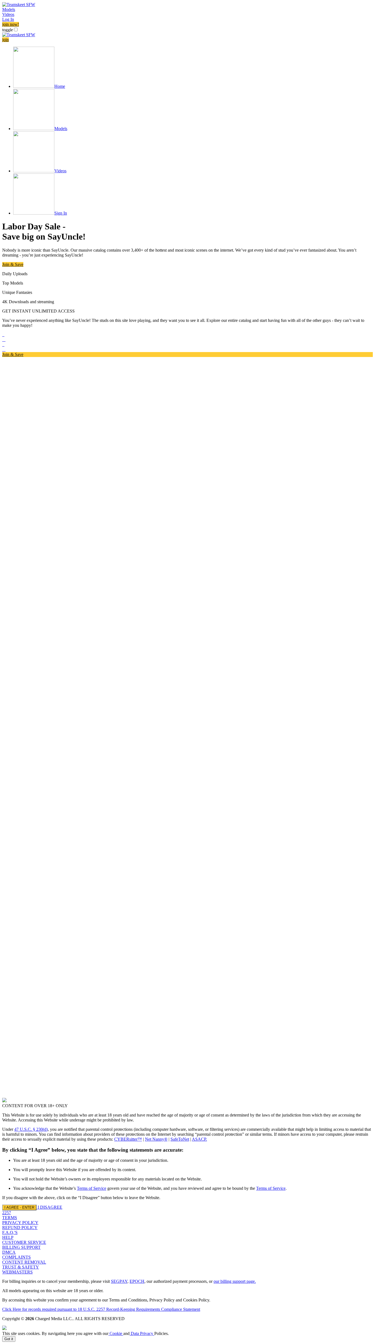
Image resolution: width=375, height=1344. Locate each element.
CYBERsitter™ (128, 1139)
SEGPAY (119, 1281)
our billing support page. (235, 1281)
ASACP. (199, 1139)
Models (8, 9)
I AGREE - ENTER (19, 1207)
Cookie (115, 1333)
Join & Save (12, 264)
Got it (8, 1339)
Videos (8, 14)
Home (59, 86)
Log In (8, 19)
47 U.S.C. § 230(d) (31, 1129)
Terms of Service (91, 1188)
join (5, 39)
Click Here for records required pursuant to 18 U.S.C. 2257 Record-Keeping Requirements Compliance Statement (101, 1309)
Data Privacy (142, 1333)
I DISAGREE (50, 1207)
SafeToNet (179, 1139)
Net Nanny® (156, 1139)
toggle (7, 29)
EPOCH (137, 1281)
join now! (10, 24)
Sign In (60, 213)
